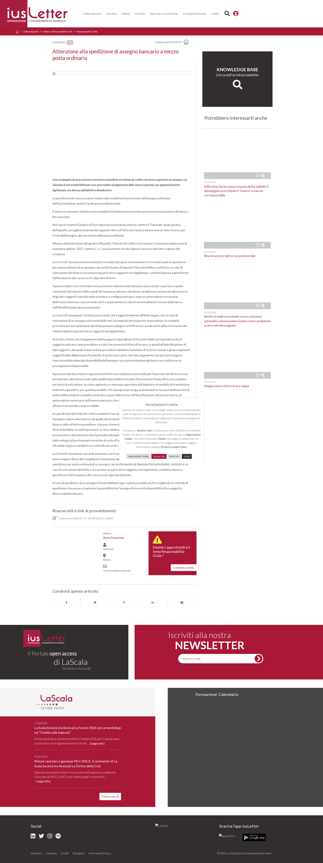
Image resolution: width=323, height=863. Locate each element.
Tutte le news (109, 796)
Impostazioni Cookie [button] (138, 456)
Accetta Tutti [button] (159, 456)
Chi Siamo (36, 853)
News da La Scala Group (164, 13)
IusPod (126, 13)
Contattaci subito (183, 567)
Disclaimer (79, 853)
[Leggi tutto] (97, 743)
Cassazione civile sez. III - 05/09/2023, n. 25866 (85, 518)
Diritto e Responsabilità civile (58, 31)
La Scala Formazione (194, 13)
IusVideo (140, 13)
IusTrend (111, 13)
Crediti (65, 853)
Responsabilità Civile (87, 31)
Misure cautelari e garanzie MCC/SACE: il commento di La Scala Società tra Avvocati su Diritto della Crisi (75, 763)
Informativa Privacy (100, 853)
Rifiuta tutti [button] (174, 456)
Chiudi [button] (187, 456)
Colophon (51, 853)
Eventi (215, 13)
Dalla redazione (92, 13)
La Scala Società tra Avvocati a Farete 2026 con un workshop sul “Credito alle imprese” (77, 730)
